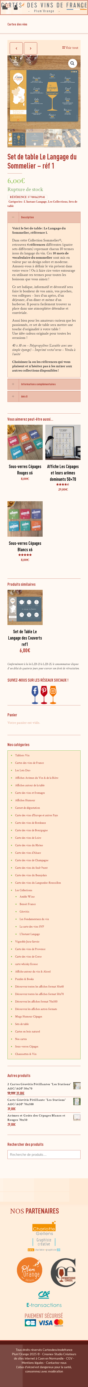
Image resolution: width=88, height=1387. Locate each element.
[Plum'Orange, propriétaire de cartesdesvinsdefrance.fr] (30, 1286)
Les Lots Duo (22, 770)
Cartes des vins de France (29, 763)
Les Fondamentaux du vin (34, 919)
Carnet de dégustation (27, 808)
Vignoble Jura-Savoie (27, 942)
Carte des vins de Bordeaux (30, 823)
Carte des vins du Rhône (29, 845)
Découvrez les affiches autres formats (36, 1009)
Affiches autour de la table (29, 785)
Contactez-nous (56, 1363)
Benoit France (28, 904)
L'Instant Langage (35, 202)
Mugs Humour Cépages (28, 1017)
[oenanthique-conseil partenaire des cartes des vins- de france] (63, 1286)
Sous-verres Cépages (26, 1047)
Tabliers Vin (22, 755)
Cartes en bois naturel (27, 1032)
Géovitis (24, 912)
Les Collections (57, 202)
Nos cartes (21, 1039)
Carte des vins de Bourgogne (31, 830)
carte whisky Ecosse (26, 964)
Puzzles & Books (24, 979)
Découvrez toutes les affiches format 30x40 (39, 987)
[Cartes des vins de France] (44, 7)
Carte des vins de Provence (30, 949)
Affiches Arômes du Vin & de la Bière (36, 778)
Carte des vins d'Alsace (28, 853)
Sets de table (22, 1024)
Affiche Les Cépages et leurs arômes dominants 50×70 (63, 473)
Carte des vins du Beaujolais (31, 875)
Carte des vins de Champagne (31, 860)
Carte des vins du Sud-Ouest (31, 868)
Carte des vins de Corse (28, 957)
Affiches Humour (25, 800)
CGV (69, 1358)
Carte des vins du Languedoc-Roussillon (38, 883)
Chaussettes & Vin (26, 1054)
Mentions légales (33, 1363)
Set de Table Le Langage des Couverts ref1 (25, 638)
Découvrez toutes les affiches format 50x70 (39, 994)
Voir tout (71, 47)
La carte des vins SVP (32, 927)
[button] (72, 63)
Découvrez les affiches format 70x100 (36, 1002)
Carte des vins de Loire (28, 838)
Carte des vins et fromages (30, 793)
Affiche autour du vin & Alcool (33, 972)
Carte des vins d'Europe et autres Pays (36, 815)
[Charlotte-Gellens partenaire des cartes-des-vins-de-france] (44, 1251)
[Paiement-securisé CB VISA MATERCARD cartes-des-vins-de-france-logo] (44, 1325)
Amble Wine (27, 897)
